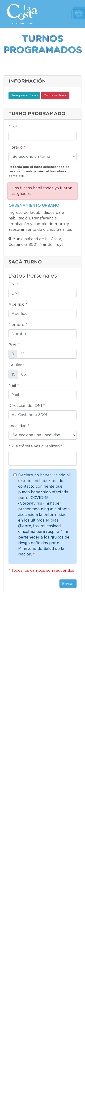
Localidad (18, 426)
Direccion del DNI (26, 406)
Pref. (14, 345)
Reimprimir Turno (24, 95)
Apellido (17, 304)
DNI (13, 284)
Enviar (68, 584)
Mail (13, 385)
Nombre (17, 325)
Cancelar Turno (55, 95)
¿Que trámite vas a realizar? (35, 446)
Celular (16, 365)
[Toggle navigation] (78, 14)
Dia (12, 127)
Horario (17, 147)
